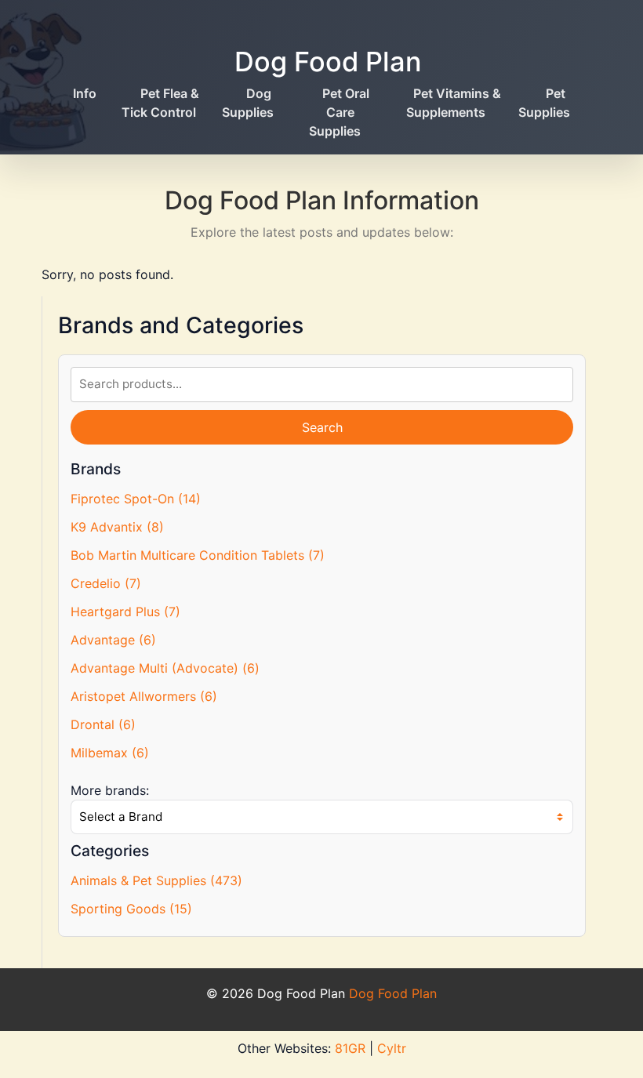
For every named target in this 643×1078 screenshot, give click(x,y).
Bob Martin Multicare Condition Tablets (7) (198, 555)
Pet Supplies (544, 102)
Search (322, 427)
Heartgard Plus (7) (125, 611)
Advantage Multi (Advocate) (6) (165, 668)
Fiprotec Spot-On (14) (136, 498)
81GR (350, 1048)
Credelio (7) (106, 583)
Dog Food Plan (327, 61)
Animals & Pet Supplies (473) (156, 880)
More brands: (110, 790)
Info (84, 93)
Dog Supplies (248, 102)
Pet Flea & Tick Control (160, 102)
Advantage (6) (113, 640)
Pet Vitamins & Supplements (453, 102)
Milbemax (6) (110, 752)
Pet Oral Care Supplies (339, 112)
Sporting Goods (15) (131, 908)
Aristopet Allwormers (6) (144, 696)
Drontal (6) (103, 724)
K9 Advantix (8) (117, 527)
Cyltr (391, 1048)
